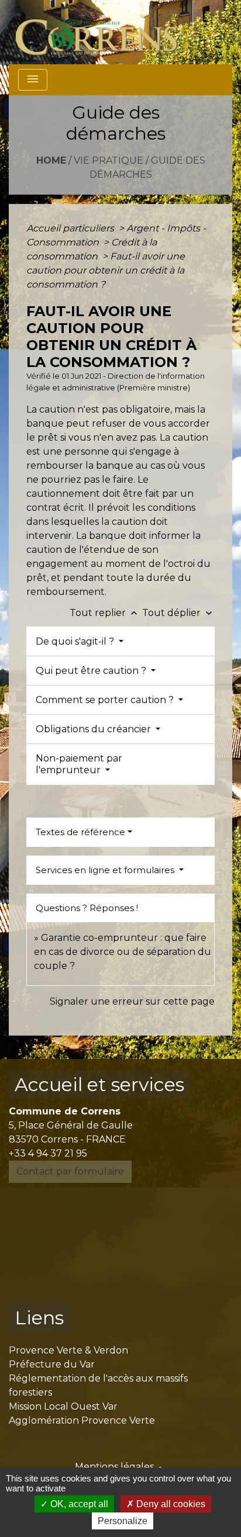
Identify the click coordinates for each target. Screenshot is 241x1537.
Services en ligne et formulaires (106, 869)
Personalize (122, 1521)
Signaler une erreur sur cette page (132, 1001)
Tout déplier (178, 612)
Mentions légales (114, 1466)
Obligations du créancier (94, 729)
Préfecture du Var (52, 1364)
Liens (39, 1317)
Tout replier (105, 612)
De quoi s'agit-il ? (76, 641)
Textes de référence (80, 831)
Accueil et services (99, 1084)
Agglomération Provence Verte (82, 1420)
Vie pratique (108, 160)
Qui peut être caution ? (92, 670)
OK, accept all (78, 1504)
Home (51, 160)
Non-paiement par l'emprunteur (79, 764)
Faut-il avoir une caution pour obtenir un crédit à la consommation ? (105, 270)
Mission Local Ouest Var (63, 1406)
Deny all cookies (169, 1504)
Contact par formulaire (70, 1171)
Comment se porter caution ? (106, 699)
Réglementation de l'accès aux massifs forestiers (98, 1385)
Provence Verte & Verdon (68, 1350)
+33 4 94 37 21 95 (48, 1153)
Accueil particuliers (71, 228)
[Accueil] (103, 32)
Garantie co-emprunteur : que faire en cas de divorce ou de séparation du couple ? (122, 951)
